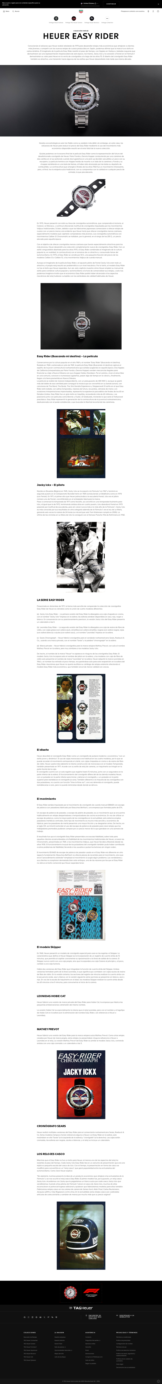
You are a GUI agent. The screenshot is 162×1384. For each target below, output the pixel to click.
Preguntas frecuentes (92, 1340)
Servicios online (90, 1344)
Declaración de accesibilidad (125, 1367)
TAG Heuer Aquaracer (30, 1350)
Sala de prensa (59, 1347)
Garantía (88, 1347)
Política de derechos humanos (126, 1350)
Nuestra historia (60, 1340)
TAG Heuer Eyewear (30, 1360)
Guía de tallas (89, 1360)
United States (89, 3)
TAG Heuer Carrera (29, 1344)
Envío (87, 1350)
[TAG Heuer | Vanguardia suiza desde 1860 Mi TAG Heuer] (81, 1308)
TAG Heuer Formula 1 (30, 1347)
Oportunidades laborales (63, 1350)
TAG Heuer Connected (30, 1340)
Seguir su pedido (90, 1363)
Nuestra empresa (60, 1337)
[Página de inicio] (81, 11)
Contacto (88, 1337)
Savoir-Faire (58, 1344)
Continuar (112, 4)
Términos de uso (121, 1347)
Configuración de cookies (124, 1344)
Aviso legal (119, 1364)
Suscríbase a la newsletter (127, 1316)
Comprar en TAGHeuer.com (93, 1357)
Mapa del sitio (59, 1353)
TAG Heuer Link (28, 1357)
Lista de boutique (60, 1357)
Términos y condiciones (123, 1337)
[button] (153, 11)
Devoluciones (89, 1353)
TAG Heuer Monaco (30, 1353)
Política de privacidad (123, 1340)
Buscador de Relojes (30, 1337)
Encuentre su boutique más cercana (95, 1317)
